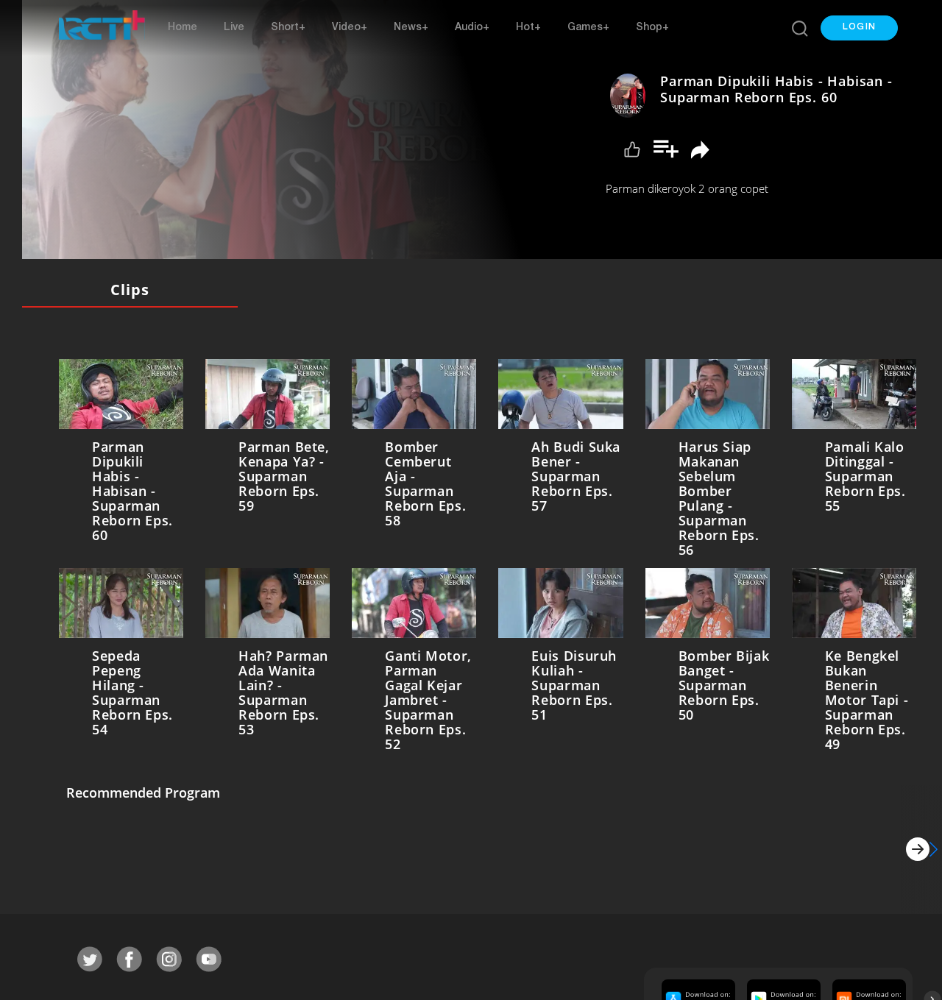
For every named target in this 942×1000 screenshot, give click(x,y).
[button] (859, 27)
